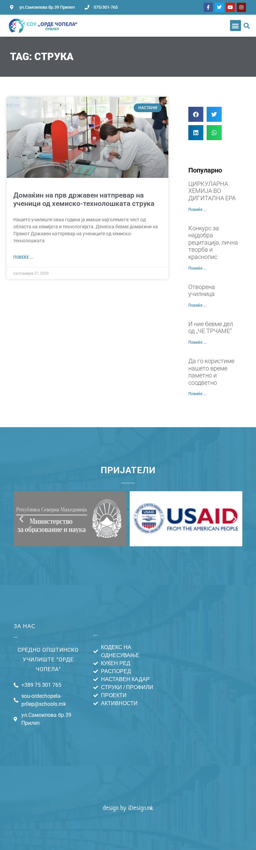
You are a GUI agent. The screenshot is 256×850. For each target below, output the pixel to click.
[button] (235, 25)
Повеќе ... (23, 257)
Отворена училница (201, 290)
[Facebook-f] (208, 7)
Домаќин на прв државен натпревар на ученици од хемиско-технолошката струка (83, 199)
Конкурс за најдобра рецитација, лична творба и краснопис (213, 242)
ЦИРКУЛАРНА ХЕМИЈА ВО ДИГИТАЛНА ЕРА (212, 191)
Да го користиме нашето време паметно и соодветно (211, 371)
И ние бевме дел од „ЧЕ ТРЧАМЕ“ (210, 327)
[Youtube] (230, 7)
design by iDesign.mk (128, 808)
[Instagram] (241, 7)
